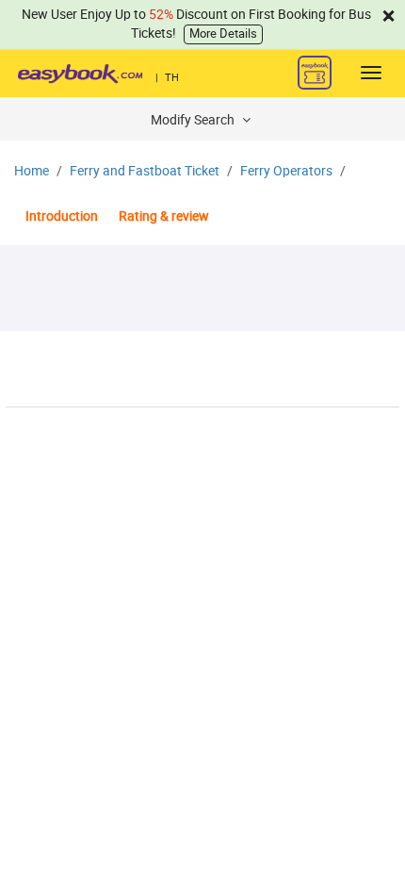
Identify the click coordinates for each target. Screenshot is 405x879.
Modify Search (194, 120)
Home (31, 171)
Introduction (61, 216)
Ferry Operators (286, 171)
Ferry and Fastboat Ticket (144, 171)
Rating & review (164, 216)
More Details (223, 33)
